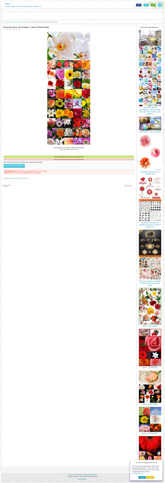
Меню (146, 5)
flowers (15, 178)
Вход (153, 5)
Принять (142, 477)
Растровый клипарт (15, 29)
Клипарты (7, 29)
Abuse (80, 479)
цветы (21, 178)
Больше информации (137, 473)
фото (23, 178)
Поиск (138, 5)
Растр (18, 178)
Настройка (150, 477)
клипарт (26, 178)
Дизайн (12, 178)
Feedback (84, 479)
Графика (8, 178)
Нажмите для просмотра (14, 166)
